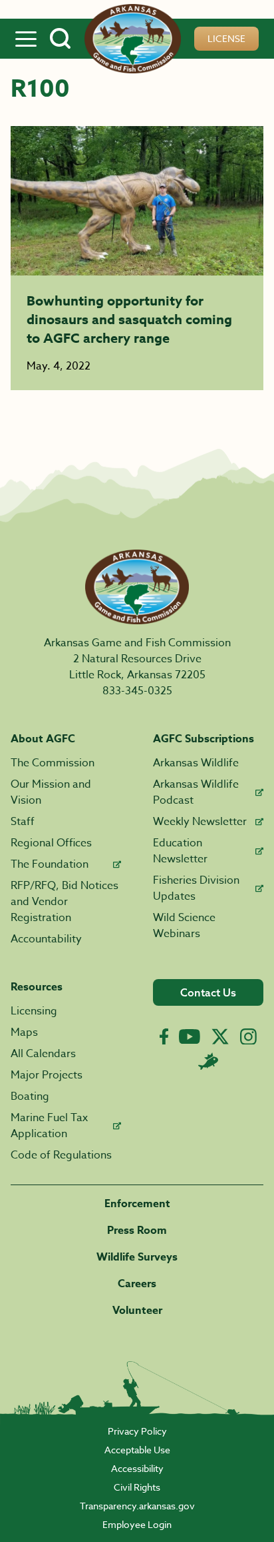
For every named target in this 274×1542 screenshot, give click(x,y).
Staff (23, 822)
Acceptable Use (137, 1449)
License (226, 38)
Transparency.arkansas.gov (137, 1505)
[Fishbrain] (208, 1061)
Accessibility (137, 1468)
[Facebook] (164, 1036)
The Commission (52, 763)
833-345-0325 (137, 691)
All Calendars (43, 1054)
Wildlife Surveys (137, 1257)
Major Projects (46, 1075)
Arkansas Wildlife (196, 763)
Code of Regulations (61, 1155)
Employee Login (137, 1524)
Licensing (34, 1011)
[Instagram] (248, 1036)
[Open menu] (26, 39)
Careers (137, 1284)
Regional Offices (51, 843)
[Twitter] (220, 1036)
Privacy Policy (137, 1431)
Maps (24, 1032)
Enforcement (137, 1204)
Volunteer (137, 1311)
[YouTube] (189, 1036)
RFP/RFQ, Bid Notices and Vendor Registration (64, 902)
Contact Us (208, 992)
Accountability (46, 939)
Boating (30, 1096)
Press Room (137, 1231)
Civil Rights (137, 1487)
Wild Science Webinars (184, 926)
